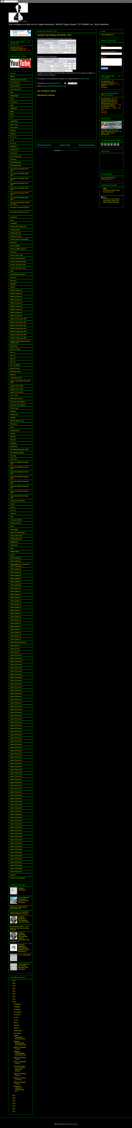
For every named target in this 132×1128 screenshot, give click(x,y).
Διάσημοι (13, 134)
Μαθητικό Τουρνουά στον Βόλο (20, 1078)
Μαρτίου (16, 1028)
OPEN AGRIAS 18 (15, 613)
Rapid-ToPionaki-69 (16, 868)
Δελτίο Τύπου (14, 124)
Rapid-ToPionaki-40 (16, 776)
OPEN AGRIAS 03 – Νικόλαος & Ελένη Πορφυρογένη (20, 565)
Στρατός (12, 504)
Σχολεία (12, 507)
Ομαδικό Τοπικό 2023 (16, 389)
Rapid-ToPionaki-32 (16, 750)
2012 (14, 1108)
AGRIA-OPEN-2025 (16, 536)
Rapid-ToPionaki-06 (16, 671)
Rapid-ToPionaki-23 (16, 722)
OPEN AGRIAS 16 (15, 607)
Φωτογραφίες (14, 529)
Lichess (12, 555)
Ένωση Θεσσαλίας (16, 156)
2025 (14, 983)
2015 (14, 1100)
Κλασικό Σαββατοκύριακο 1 (18, 249)
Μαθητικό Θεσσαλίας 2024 (18, 325)
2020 (14, 996)
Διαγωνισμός (14, 127)
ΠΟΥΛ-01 (13, 437)
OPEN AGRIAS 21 (15, 623)
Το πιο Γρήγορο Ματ (24, 955)
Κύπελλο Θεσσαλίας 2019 (18, 264)
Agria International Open (17, 532)
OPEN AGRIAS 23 (15, 629)
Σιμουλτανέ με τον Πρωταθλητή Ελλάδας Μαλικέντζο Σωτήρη (19, 912)
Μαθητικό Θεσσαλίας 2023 (18, 322)
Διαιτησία (13, 130)
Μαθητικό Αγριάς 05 (16, 303)
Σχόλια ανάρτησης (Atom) (70, 150)
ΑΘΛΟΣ (12, 76)
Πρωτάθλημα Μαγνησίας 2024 (19, 449)
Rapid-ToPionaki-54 (16, 820)
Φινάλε (12, 526)
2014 (14, 1103)
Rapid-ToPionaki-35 (16, 760)
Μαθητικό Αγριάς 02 (16, 293)
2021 (14, 994)
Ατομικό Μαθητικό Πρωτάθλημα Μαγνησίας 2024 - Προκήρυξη (23, 900)
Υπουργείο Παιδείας (16, 520)
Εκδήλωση (13, 146)
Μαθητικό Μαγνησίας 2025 (18, 334)
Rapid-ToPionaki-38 (16, 769)
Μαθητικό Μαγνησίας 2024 (18, 331)
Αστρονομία (13, 102)
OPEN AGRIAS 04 (15, 569)
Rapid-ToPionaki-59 (16, 836)
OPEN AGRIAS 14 (15, 601)
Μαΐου (16, 1022)
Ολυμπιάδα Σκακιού (16, 377)
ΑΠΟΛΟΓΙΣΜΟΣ (15, 86)
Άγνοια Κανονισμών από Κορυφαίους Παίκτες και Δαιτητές (19, 1068)
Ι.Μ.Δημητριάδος (15, 229)
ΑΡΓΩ (12, 92)
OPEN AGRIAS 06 (15, 575)
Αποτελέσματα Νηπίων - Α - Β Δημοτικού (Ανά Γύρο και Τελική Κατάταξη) (19, 928)
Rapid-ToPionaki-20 (16, 712)
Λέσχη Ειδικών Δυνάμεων (17, 274)
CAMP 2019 (13, 545)
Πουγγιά (12, 433)
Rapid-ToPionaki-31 (16, 747)
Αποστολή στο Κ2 (15, 89)
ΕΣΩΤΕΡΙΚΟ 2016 (15, 162)
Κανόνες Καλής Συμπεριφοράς (19, 239)
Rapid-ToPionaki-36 (16, 763)
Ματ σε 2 (13, 355)
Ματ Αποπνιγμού (15, 349)
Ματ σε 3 (13, 358)
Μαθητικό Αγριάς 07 (16, 309)
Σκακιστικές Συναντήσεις (17, 500)
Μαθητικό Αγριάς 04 (16, 300)
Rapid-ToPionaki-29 (16, 741)
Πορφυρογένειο (14, 430)
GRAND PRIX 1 (15, 551)
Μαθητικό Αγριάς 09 (16, 315)
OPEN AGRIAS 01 (15, 558)
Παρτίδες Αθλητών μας (17, 421)
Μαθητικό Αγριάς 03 (16, 296)
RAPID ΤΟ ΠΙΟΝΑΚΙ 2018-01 (20, 1083)
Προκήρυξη (13, 446)
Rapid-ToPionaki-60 (16, 840)
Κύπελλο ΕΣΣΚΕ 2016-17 (18, 258)
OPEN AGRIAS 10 (15, 588)
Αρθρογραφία (14, 95)
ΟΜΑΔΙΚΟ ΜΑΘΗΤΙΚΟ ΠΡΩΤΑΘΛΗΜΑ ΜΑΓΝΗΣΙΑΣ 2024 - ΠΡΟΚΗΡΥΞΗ (24, 948)
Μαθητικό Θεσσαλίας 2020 (18, 319)
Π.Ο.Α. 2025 (14, 395)
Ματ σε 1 (13, 352)
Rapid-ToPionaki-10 (16, 684)
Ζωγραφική (13, 223)
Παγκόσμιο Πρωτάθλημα (17, 401)
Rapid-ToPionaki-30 (16, 744)
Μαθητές (12, 287)
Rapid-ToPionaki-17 (16, 703)
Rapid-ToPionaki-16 (16, 699)
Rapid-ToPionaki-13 (16, 693)
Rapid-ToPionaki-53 (16, 817)
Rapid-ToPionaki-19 (16, 709)
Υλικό (11, 516)
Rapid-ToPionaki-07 (16, 674)
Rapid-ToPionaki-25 (16, 728)
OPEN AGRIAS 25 (15, 636)
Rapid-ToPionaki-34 (16, 757)
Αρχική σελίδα (65, 145)
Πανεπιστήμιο (14, 408)
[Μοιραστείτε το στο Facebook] (74, 83)
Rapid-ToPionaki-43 (16, 785)
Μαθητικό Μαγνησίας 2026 (18, 338)
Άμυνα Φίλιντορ (15, 83)
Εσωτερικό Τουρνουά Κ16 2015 (19, 207)
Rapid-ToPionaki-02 (16, 658)
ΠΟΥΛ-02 (13, 440)
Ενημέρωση (13, 153)
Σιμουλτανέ (13, 459)
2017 (14, 1095)
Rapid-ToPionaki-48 (16, 801)
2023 (14, 988)
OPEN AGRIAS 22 (15, 626)
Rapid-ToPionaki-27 (16, 735)
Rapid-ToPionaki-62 (16, 846)
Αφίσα (12, 105)
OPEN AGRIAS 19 (15, 617)
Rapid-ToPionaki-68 (16, 865)
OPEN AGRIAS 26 (15, 639)
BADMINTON (14, 542)
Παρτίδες (13, 417)
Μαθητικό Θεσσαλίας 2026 (18, 328)
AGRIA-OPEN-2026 (16, 539)
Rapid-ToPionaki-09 (16, 680)
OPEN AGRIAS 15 (15, 604)
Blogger (75, 1124)
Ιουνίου (16, 1020)
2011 (14, 1111)
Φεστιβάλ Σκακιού (15, 523)
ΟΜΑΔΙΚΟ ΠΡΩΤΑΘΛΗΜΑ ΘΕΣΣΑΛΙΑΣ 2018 (20, 1043)
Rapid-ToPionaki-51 (16, 811)
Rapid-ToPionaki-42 (16, 782)
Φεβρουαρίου (18, 1030)
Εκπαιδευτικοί (14, 149)
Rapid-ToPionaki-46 (16, 795)
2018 (14, 1001)
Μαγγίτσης (13, 280)
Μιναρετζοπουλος (15, 371)
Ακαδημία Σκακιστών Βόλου (18, 79)
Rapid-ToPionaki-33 (16, 754)
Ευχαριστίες (13, 217)
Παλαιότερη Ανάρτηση (87, 145)
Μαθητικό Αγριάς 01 (16, 290)
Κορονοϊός (13, 252)
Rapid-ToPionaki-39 (16, 773)
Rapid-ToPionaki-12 (16, 690)
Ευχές (12, 220)
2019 (14, 999)
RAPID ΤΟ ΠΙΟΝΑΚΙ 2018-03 (20, 1048)
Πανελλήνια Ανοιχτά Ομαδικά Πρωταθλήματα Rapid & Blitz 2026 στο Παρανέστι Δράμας (111, 200)
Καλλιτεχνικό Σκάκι (15, 236)
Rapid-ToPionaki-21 (16, 715)
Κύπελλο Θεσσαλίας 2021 (18, 268)
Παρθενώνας (14, 414)
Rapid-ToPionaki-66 (16, 859)
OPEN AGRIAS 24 (15, 633)
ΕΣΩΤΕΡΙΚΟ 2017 (15, 165)
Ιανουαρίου (17, 1033)
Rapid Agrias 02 (15, 649)
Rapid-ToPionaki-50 (16, 808)
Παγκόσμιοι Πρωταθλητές (18, 405)
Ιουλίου (16, 1017)
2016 (14, 1098)
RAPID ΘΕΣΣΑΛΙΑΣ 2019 (18, 642)
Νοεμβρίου (17, 1006)
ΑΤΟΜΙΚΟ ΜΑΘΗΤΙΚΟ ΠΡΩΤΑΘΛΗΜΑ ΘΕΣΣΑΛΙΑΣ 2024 (23, 919)
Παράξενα (13, 411)
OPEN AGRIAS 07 (15, 579)
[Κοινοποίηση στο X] (72, 83)
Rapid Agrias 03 (15, 652)
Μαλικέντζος (13, 346)
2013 (14, 1106)
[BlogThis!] (71, 83)
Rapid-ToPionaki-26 (16, 731)
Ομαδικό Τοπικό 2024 (16, 392)
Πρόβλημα (13, 443)
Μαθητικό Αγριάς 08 (16, 312)
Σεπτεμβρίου (18, 1012)
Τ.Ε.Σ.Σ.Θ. (13, 510)
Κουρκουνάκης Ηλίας (16, 255)
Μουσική (12, 374)
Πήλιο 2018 (13, 424)
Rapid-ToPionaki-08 (16, 677)
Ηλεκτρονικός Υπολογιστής (18, 226)
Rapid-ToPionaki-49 (16, 805)
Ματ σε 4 (13, 362)
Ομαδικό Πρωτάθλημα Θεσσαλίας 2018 (54, 86)
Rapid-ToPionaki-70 (16, 871)
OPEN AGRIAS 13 (15, 598)
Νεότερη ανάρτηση (44, 145)
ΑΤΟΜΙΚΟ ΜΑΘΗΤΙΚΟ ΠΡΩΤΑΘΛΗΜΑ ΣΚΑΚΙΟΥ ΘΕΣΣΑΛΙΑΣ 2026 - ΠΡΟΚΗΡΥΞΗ (20, 937)
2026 (14, 980)
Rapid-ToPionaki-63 (16, 849)
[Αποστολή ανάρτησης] (65, 83)
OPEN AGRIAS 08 (15, 582)
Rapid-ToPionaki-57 (16, 830)
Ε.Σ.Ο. (12, 140)
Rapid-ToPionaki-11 (16, 687)
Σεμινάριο (13, 456)
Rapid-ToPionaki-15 (16, 696)
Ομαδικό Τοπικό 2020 (16, 386)
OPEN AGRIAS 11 (15, 591)
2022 (14, 991)
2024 (14, 986)
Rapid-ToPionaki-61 (16, 843)
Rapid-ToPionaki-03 (16, 661)
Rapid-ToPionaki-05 (16, 668)
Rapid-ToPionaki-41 (16, 779)
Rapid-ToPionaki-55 (16, 824)
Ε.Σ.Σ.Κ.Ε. (13, 143)
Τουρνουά (13, 513)
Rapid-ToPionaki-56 (16, 827)
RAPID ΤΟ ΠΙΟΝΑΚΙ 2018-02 (20, 1062)
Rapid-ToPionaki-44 (16, 789)
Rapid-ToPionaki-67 (16, 862)
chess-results (85, 78)
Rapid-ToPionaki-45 (16, 792)
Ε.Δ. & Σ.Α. (13, 137)
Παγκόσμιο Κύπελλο (16, 398)
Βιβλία (12, 111)
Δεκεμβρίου (17, 1004)
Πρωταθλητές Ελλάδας (17, 452)
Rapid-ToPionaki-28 (16, 738)
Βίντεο (12, 114)
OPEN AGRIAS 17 (15, 610)
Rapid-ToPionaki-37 (16, 766)
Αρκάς (12, 99)
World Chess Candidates (17, 878)
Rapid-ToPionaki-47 (16, 798)
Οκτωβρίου (17, 1009)
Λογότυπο (13, 277)
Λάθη (11, 271)
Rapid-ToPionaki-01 (16, 655)
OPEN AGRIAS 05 (15, 572)
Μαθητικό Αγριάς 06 (16, 306)
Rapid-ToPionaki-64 (16, 852)
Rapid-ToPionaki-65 (16, 855)
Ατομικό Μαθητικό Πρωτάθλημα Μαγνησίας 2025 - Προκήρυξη (23, 966)
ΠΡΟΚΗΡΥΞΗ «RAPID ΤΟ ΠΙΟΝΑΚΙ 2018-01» (19, 1089)
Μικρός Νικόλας (15, 368)
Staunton (13, 875)
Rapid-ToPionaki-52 (16, 814)
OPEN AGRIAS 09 (15, 585)
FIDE (11, 548)
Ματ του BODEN (15, 365)
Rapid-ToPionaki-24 (16, 725)
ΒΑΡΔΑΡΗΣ (13, 108)
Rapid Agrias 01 (15, 645)
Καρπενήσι (13, 242)
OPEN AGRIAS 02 (15, 561)
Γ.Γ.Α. (11, 118)
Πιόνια (12, 427)
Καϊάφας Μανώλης (15, 233)
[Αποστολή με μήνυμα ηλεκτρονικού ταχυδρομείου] (69, 83)
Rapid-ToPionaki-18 (16, 706)
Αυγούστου (17, 1014)
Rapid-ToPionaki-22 (16, 719)
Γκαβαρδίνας (14, 121)
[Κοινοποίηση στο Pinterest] (76, 83)
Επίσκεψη (13, 159)
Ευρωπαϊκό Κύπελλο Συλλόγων (19, 212)
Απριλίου (17, 1025)
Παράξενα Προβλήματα (22, 889)
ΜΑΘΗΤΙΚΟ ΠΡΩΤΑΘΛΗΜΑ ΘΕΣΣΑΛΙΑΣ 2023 (18, 907)
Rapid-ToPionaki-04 (16, 664)
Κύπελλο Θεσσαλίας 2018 (18, 261)
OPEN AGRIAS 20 (15, 620)
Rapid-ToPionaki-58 (16, 833)
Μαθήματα (13, 284)
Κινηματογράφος (15, 245)
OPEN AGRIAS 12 (15, 594)
